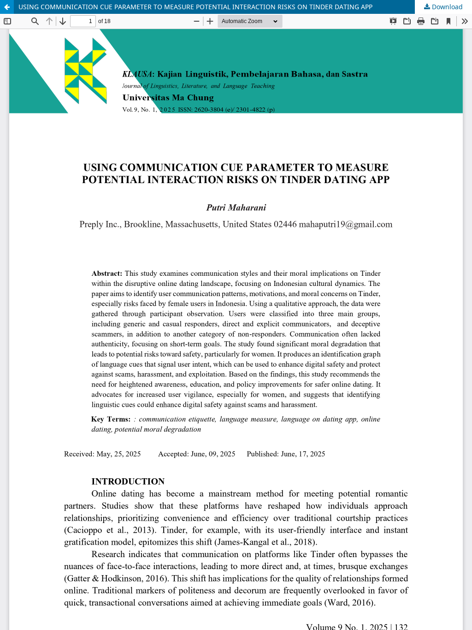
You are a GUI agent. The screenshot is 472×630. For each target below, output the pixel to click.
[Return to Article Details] (7, 7)
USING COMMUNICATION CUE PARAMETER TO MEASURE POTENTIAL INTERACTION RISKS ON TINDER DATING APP (195, 6)
